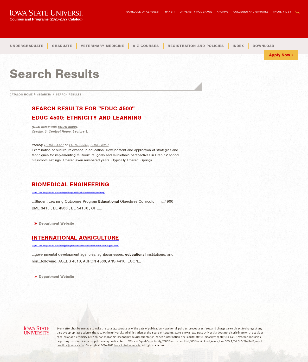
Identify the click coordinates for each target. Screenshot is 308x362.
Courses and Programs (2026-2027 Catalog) (46, 19)
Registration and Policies (196, 46)
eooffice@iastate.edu (71, 345)
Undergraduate (26, 46)
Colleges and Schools (251, 11)
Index (238, 46)
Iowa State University (127, 345)
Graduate (62, 46)
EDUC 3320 (54, 145)
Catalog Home (21, 94)
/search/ (44, 94)
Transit (169, 11)
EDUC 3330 (78, 145)
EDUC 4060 (99, 145)
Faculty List (282, 11)
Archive (223, 11)
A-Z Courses (146, 46)
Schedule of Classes (142, 11)
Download (263, 46)
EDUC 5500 (67, 127)
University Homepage (196, 11)
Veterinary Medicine (102, 46)
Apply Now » (281, 55)
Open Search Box (298, 9)
